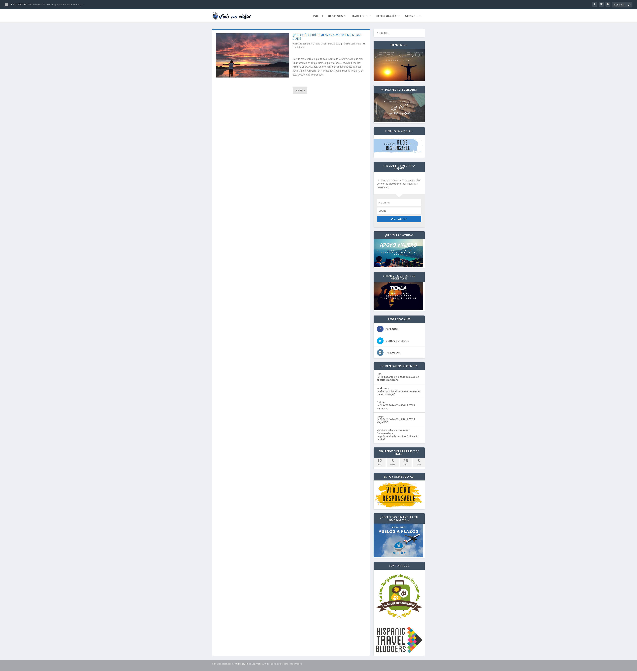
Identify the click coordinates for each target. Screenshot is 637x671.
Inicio (318, 16)
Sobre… (411, 16)
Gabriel (381, 402)
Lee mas (300, 90)
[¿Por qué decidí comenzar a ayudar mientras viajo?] (252, 55)
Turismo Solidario (351, 43)
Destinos (335, 16)
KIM (379, 373)
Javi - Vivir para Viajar (316, 43)
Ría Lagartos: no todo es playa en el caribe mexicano (398, 378)
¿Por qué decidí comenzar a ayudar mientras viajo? (327, 36)
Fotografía (386, 16)
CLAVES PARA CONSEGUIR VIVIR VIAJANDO (52, 4)
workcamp (383, 388)
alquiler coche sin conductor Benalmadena (393, 432)
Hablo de (359, 16)
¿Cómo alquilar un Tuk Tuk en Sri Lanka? (398, 438)
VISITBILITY (242, 663)
